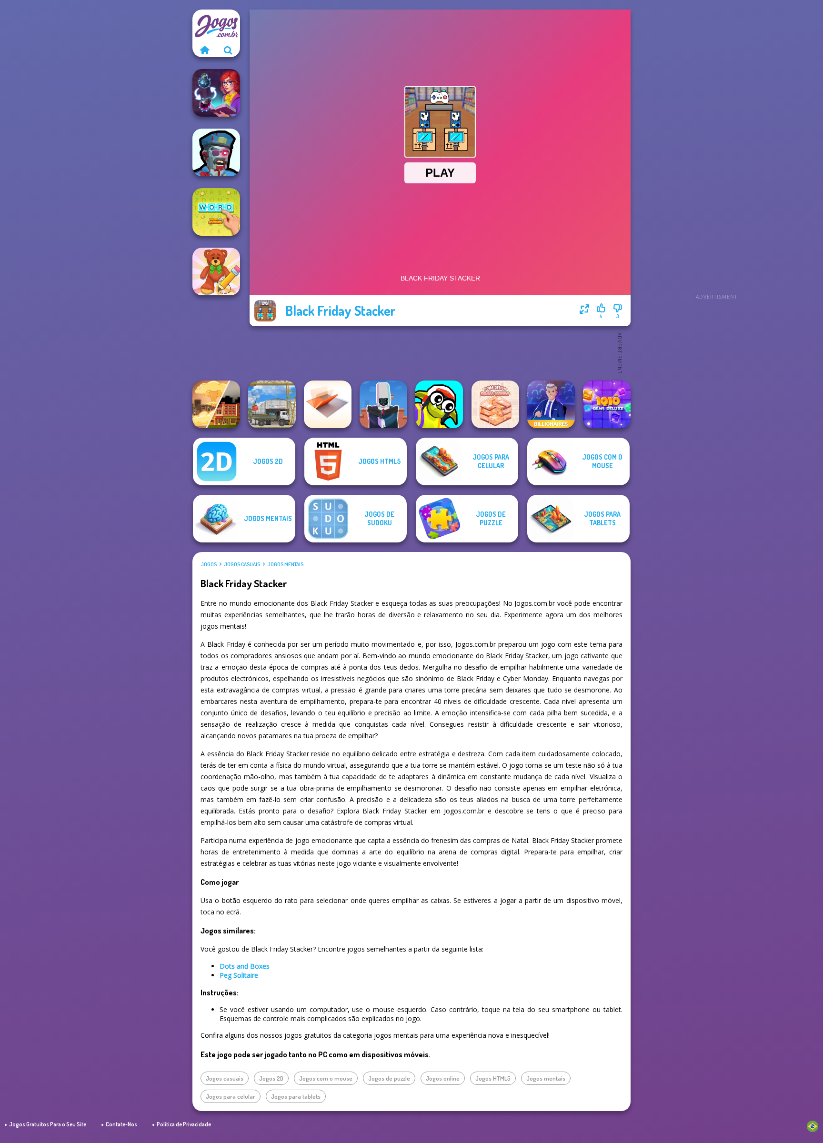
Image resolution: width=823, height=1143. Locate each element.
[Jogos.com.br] (204, 50)
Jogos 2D (271, 1078)
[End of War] (216, 404)
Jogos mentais (285, 564)
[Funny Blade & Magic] (439, 404)
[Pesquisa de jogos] (228, 50)
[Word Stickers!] (216, 212)
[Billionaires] (551, 404)
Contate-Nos (121, 1124)
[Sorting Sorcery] (216, 93)
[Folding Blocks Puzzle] (327, 404)
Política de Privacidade (184, 1124)
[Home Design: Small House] (495, 404)
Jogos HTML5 (493, 1078)
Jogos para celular (230, 1096)
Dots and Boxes (245, 966)
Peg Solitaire (239, 975)
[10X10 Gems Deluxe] (607, 404)
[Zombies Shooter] (216, 152)
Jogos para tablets (296, 1096)
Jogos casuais (242, 564)
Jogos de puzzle (389, 1078)
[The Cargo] (272, 404)
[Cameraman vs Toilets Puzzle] (383, 404)
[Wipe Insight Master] (216, 271)
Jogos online (443, 1078)
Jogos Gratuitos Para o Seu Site (47, 1124)
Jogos (209, 564)
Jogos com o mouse (325, 1078)
